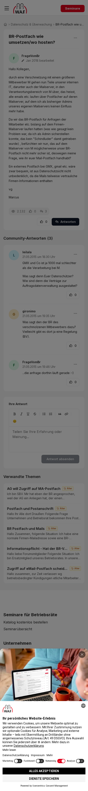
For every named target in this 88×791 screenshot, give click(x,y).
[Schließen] (82, 654)
